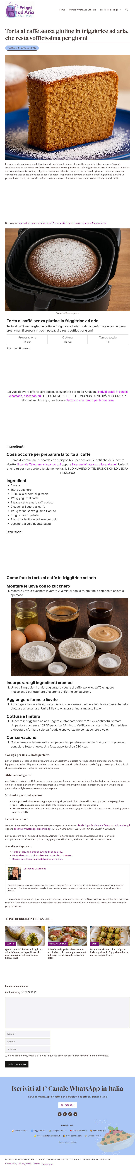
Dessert (11, 944)
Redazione (47, 1164)
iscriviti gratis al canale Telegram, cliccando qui (104, 825)
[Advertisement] (67, 202)
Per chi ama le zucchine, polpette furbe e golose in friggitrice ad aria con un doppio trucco (109, 952)
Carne (95, 944)
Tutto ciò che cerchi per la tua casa (90, 400)
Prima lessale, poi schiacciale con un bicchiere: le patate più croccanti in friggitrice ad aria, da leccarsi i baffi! (67, 953)
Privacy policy (25, 1163)
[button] (126, 10)
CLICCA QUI (67, 1105)
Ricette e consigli (109, 9)
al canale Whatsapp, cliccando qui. (33, 828)
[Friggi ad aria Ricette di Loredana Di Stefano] (20, 10)
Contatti (36, 1163)
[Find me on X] (65, 1114)
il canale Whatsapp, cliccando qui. (94, 464)
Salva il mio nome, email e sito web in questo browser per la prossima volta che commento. (58, 1055)
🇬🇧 (78, 1130)
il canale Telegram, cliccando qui (39, 464)
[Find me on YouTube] (75, 1114)
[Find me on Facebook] (60, 1114)
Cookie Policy (11, 1163)
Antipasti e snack (57, 944)
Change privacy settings (67, 1142)
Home (62, 9)
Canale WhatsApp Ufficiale (82, 9)
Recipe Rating (12, 992)
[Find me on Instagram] (70, 1114)
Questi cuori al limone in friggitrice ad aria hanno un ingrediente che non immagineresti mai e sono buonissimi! (24, 953)
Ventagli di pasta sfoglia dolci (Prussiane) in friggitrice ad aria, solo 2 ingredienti (62, 223)
